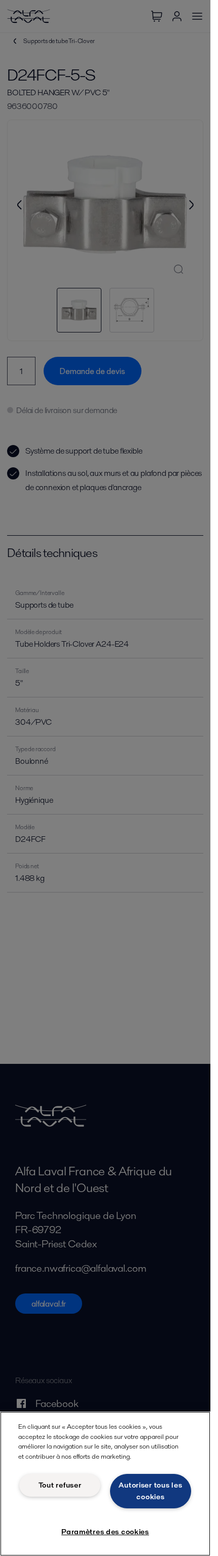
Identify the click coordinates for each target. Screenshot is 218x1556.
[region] (105, 1484)
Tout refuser (60, 1485)
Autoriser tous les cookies (150, 1491)
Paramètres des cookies (105, 1532)
